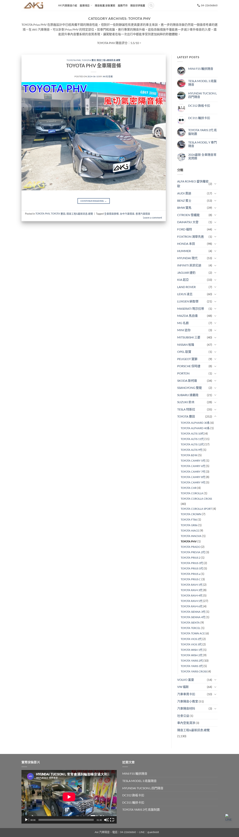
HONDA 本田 (186, 243)
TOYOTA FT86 (189, 519)
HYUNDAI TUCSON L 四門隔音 (202, 95)
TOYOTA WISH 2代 (191, 655)
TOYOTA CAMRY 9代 (193, 482)
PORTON (183, 373)
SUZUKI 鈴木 (186, 402)
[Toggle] (215, 183)
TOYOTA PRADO (190, 546)
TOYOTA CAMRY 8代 (193, 477)
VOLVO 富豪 (185, 679)
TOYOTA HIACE (190, 530)
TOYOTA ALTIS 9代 (191, 449)
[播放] (26, 820)
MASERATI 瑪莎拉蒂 (190, 308)
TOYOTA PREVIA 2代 (193, 552)
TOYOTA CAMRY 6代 (193, 466)
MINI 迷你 (184, 330)
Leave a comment (152, 217)
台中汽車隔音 (127, 213)
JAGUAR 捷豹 (186, 272)
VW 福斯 (183, 686)
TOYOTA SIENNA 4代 (193, 617)
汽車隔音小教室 (187, 701)
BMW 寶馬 (184, 207)
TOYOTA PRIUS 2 (190, 557)
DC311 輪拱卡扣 (199, 118)
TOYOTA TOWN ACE (193, 633)
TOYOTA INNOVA (191, 536)
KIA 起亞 (183, 279)
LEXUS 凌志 (185, 294)
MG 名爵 (183, 323)
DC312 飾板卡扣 (199, 105)
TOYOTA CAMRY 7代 (193, 471)
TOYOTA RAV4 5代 (191, 600)
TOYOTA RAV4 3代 (191, 590)
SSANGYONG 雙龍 (189, 387)
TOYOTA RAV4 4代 (191, 595)
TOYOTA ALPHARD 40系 (195, 428)
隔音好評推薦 (137, 5)
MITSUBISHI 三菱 (188, 337)
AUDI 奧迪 (184, 193)
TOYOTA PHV (74, 60)
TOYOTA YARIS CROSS (194, 671)
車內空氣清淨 (186, 722)
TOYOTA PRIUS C (191, 579)
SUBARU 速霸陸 (187, 395)
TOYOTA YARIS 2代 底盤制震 (202, 131)
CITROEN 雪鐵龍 (188, 215)
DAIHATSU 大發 (187, 222)
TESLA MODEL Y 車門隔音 (202, 144)
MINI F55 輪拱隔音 (200, 68)
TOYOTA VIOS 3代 (191, 644)
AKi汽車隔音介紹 (67, 5)
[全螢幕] (112, 820)
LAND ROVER (186, 287)
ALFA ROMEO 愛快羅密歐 (193, 183)
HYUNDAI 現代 (187, 258)
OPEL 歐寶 (184, 351)
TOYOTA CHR (189, 487)
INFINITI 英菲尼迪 (189, 265)
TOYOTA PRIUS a (190, 573)
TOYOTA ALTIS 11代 (192, 439)
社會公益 (183, 715)
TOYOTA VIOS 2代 (191, 639)
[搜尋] (151, 5)
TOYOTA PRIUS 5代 (192, 568)
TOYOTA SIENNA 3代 (193, 611)
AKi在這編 (108, 76)
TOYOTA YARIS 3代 (192, 666)
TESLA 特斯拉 (186, 409)
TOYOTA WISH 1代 (191, 649)
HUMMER (184, 251)
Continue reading (93, 200)
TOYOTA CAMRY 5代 (193, 460)
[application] (69, 797)
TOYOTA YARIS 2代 (192, 660)
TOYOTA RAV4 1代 (191, 584)
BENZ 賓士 (184, 200)
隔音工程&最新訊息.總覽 (108, 60)
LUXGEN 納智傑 (187, 301)
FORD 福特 (184, 229)
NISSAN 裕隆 (185, 344)
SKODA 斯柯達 (187, 380)
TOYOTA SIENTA (190, 622)
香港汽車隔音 (143, 213)
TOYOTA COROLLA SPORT (196, 508)
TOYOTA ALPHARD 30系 (195, 422)
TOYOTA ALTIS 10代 (192, 433)
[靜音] (106, 820)
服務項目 (85, 5)
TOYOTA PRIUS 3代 (192, 563)
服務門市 (123, 5)
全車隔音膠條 (111, 213)
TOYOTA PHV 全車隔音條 (93, 65)
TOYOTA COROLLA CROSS (196, 498)
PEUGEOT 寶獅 (187, 359)
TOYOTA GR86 (189, 525)
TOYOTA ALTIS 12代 (192, 444)
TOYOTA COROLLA (192, 493)
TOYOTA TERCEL (190, 628)
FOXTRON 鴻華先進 (190, 236)
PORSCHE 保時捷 (188, 366)
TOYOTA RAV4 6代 (191, 606)
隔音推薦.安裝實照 (105, 5)
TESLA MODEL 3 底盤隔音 (202, 82)
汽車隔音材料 (186, 708)
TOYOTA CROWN (191, 514)
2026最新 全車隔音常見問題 (202, 156)
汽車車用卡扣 (186, 694)
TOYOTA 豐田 (89, 60)
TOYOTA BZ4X (189, 455)
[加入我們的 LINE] (229, 818)
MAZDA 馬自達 (187, 315)
